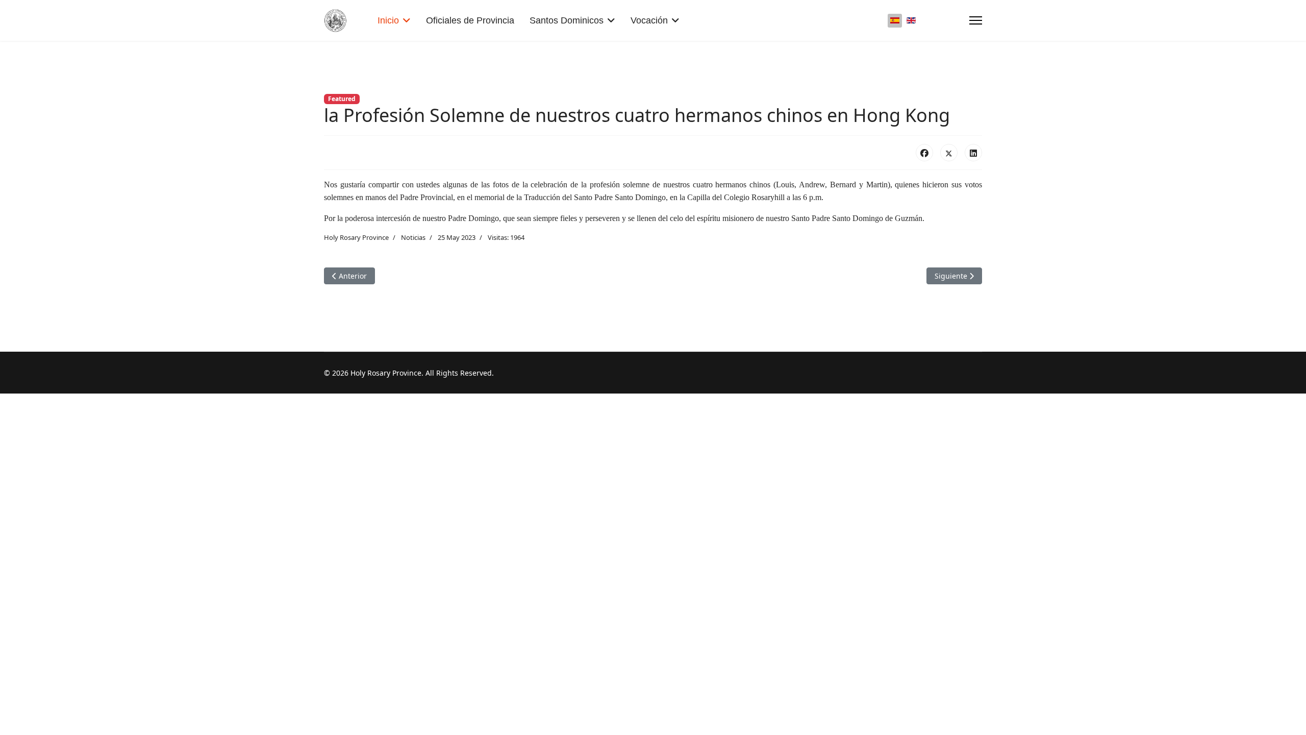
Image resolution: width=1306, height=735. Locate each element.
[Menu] (975, 20)
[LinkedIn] (973, 152)
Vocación (649, 20)
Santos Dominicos (567, 20)
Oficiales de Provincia (470, 20)
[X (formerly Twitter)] (949, 152)
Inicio (388, 20)
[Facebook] (924, 152)
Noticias (413, 237)
